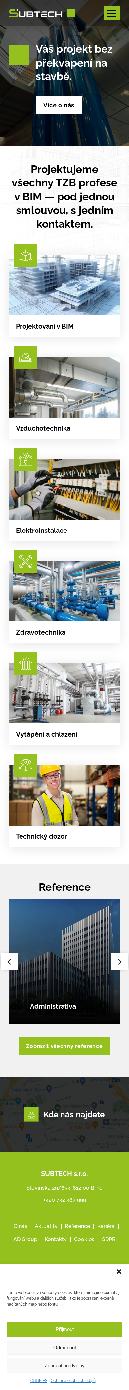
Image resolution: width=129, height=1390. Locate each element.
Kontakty (56, 1239)
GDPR (109, 1239)
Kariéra (106, 1226)
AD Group (25, 1239)
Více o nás (58, 105)
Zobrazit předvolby (65, 1365)
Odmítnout (64, 1347)
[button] (119, 1271)
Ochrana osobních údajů (73, 1380)
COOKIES (38, 1380)
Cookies (84, 1239)
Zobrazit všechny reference (64, 1046)
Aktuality (46, 1226)
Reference (77, 1226)
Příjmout (65, 1329)
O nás (20, 1226)
